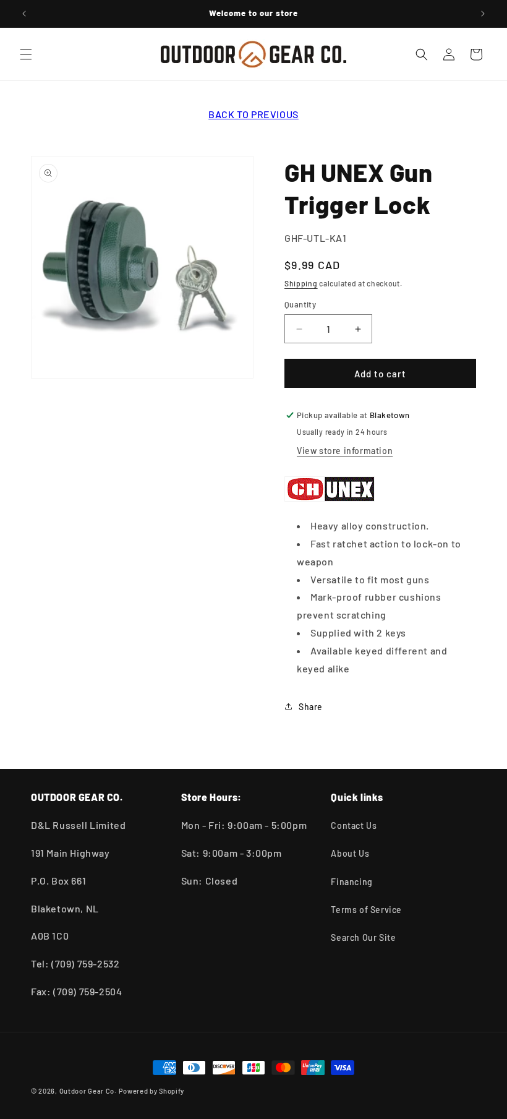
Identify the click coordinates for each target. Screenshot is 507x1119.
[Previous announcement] (24, 13)
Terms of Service (366, 909)
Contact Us (354, 825)
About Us (350, 853)
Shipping (301, 283)
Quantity (300, 304)
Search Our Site (363, 937)
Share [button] (311, 706)
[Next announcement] (482, 13)
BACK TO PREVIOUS (253, 114)
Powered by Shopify (152, 1091)
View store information (345, 450)
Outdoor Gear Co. (88, 1091)
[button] (26, 54)
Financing (351, 882)
